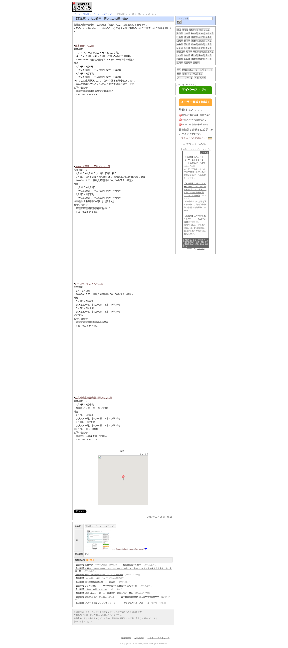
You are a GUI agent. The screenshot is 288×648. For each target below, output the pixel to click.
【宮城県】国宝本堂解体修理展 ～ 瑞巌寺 (95, 582)
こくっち (76, 14)
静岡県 (201, 44)
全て (179, 70)
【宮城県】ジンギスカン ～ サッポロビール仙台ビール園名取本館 (106, 586)
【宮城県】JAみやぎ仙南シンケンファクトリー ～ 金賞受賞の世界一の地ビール (112, 603)
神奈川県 (210, 33)
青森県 (192, 30)
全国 (179, 30)
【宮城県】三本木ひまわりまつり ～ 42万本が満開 (99, 574)
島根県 (196, 52)
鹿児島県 (188, 63)
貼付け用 (204, 153)
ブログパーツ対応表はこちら (194, 138)
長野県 (194, 41)
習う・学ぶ (192, 74)
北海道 (185, 30)
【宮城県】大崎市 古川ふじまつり (91, 589)
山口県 (180, 55)
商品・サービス (196, 70)
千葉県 (180, 37)
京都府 (194, 48)
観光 (179, 74)
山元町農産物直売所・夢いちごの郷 (93, 397)
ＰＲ (196, 78)
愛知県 (187, 44)
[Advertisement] (133, 7)
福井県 (180, 44)
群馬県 (209, 37)
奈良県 (209, 48)
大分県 (209, 59)
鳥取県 (189, 52)
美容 (184, 74)
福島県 (194, 33)
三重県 (209, 44)
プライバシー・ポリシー (159, 638)
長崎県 (194, 59)
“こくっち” (200, 249)
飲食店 (185, 70)
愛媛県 (201, 55)
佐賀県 (187, 59)
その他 (202, 78)
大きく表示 (144, 454)
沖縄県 (196, 63)
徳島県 (187, 55)
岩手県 (199, 30)
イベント (208, 70)
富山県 (201, 41)
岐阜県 (194, 44)
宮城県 (207, 30)
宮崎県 (180, 63)
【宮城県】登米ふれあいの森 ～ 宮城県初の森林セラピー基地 (104, 593)
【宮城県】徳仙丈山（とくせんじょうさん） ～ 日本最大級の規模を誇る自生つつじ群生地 (117, 597)
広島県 (211, 52)
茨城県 (194, 37)
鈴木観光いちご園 (84, 45)
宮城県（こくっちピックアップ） (98, 14)
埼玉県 (187, 37)
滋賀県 (201, 48)
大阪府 (180, 48)
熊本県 (201, 59)
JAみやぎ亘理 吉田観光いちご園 (92, 166)
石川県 (209, 41)
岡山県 (203, 52)
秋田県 (180, 33)
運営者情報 (126, 638)
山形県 (187, 33)
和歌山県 (181, 52)
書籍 (200, 74)
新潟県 (187, 41)
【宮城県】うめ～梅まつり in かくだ (91, 578)
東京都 (201, 33)
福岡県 (180, 59)
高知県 (209, 55)
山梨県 (180, 41)
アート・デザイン (185, 78)
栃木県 (201, 37)
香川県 (194, 55)
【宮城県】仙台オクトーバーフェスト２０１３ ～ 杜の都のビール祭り (108, 565)
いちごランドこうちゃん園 (89, 283)
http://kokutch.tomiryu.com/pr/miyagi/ (127, 549)
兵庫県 (187, 48)
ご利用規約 (139, 638)
